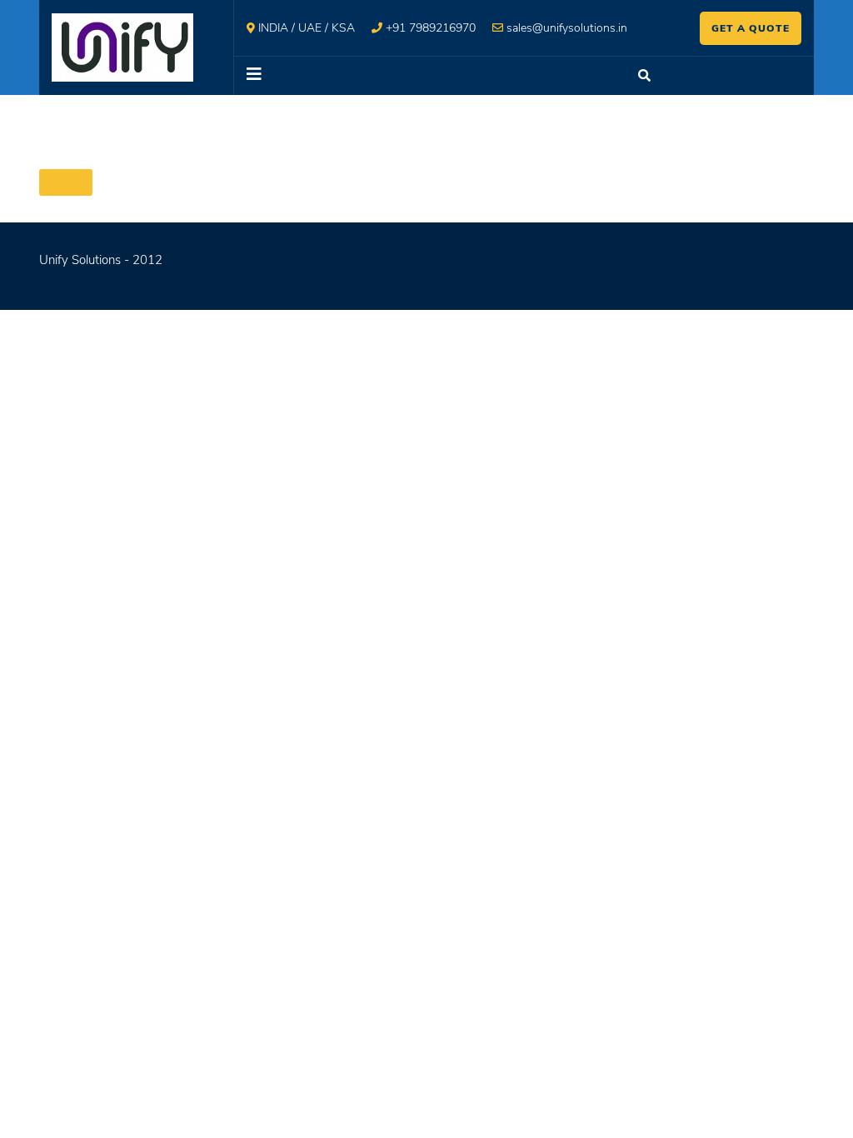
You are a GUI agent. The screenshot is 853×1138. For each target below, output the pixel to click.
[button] (427, 76)
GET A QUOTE (750, 28)
